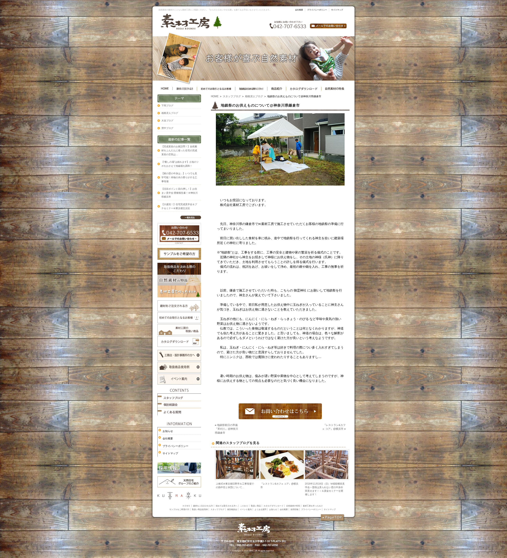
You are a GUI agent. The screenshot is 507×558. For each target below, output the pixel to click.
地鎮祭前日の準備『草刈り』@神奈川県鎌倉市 (226, 429)
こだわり (244, 506)
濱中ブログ (167, 128)
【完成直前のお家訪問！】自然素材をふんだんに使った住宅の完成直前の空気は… (179, 150)
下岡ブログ (167, 105)
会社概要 (299, 10)
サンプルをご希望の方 (179, 509)
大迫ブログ (167, 120)
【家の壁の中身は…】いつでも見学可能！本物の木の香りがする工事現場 (179, 177)
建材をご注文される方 (203, 506)
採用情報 (294, 509)
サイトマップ (337, 10)
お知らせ (168, 431)
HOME (215, 96)
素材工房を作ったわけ (313, 506)
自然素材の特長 (293, 506)
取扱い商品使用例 (200, 509)
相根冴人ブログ (254, 96)
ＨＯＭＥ (186, 506)
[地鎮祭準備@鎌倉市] (280, 184)
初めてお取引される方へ (226, 506)
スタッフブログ (232, 96)
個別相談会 (232, 509)
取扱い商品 (256, 506)
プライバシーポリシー (317, 10)
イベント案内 (246, 509)
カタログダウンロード (273, 506)
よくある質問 (260, 509)
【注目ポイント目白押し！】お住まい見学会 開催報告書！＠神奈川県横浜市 (179, 193)
